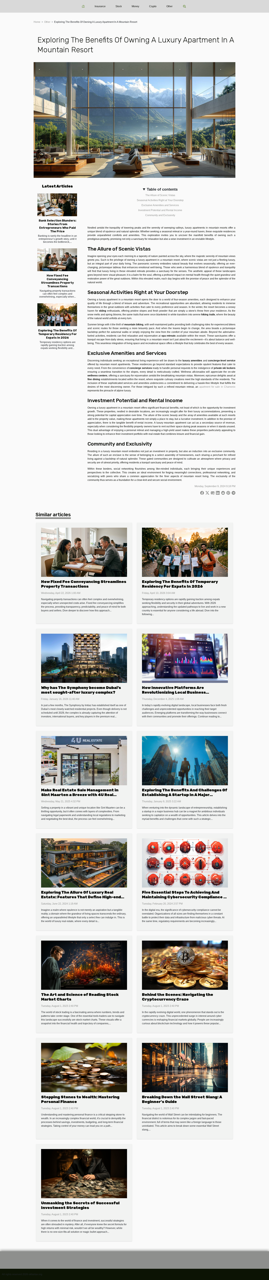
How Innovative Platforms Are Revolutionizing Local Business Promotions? (174, 692)
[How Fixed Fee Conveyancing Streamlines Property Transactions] (57, 259)
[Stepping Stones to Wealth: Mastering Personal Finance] (84, 1067)
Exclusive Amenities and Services (160, 205)
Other (169, 6)
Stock (119, 6)
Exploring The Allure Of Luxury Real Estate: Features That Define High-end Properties (81, 897)
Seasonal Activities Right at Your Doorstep (160, 200)
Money (135, 6)
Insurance (100, 6)
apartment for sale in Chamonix (217, 386)
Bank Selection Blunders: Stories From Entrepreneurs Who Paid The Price (57, 226)
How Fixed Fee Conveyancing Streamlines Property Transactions (57, 281)
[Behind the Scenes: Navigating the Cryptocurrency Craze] (185, 965)
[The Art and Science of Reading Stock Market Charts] (84, 965)
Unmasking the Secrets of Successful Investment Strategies (80, 1205)
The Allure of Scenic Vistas (160, 195)
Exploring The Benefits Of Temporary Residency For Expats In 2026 (57, 334)
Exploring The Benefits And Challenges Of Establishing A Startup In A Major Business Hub (184, 795)
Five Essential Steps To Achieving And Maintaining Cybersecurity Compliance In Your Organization (184, 897)
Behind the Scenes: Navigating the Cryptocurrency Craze (177, 996)
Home (37, 22)
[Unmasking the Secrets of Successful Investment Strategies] (84, 1173)
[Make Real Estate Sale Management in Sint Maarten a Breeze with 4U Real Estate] (84, 760)
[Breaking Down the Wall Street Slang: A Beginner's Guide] (185, 1067)
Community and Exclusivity (160, 215)
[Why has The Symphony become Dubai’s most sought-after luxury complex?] (84, 658)
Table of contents (162, 189)
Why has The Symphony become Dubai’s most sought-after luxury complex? (81, 690)
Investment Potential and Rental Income (160, 210)
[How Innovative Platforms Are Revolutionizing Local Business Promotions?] (185, 658)
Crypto (152, 6)
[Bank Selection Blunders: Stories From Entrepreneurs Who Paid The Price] (57, 204)
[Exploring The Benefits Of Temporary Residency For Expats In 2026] (57, 314)
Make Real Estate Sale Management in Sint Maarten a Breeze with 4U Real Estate (79, 795)
